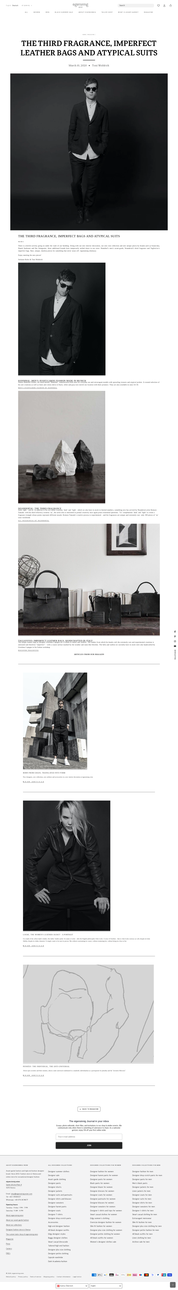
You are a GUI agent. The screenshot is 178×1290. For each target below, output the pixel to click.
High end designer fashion (59, 1226)
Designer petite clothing (58, 1254)
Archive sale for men (141, 1242)
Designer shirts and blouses (59, 1199)
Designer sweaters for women (102, 1207)
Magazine (91, 34)
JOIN (89, 1145)
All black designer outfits (58, 1230)
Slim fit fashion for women (101, 1226)
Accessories (53, 1222)
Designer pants (54, 1183)
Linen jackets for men (141, 1191)
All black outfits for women (101, 1238)
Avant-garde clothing (57, 1179)
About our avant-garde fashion (17, 1220)
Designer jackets (55, 1191)
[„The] (66, 930)
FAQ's (8, 1253)
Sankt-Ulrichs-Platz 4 (14, 1185)
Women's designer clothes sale (103, 1242)
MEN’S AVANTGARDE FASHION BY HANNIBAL (37, 387)
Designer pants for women (101, 1179)
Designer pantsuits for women (103, 1199)
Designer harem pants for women (104, 1175)
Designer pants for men (142, 1179)
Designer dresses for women (102, 1191)
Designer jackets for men (142, 1187)
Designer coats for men (142, 1195)
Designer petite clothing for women (105, 1234)
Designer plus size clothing (59, 1250)
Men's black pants (139, 1183)
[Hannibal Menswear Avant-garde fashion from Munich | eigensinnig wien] (61, 375)
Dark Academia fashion (57, 1261)
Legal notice (77, 1276)
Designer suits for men (141, 1199)
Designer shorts (55, 1187)
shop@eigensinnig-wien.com (21, 1194)
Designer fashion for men (142, 1171)
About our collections (14, 1225)
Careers (9, 1248)
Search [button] (122, 5)
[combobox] (72, 1285)
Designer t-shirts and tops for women (106, 1211)
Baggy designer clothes (58, 1238)
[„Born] (55, 769)
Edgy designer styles (57, 1234)
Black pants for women (99, 1183)
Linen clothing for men (141, 1238)
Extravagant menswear (141, 1218)
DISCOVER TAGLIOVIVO (28, 650)
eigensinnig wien (18, 1273)
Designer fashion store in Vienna (18, 1230)
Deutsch (15, 5)
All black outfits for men (142, 1234)
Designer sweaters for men (143, 1207)
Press (8, 1244)
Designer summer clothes (58, 1171)
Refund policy (11, 1276)
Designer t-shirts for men (143, 1211)
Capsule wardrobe (55, 1257)
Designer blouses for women (102, 1203)
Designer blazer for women (101, 1187)
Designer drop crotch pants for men (147, 1175)
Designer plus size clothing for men (147, 1226)
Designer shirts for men (142, 1203)
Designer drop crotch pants (59, 1218)
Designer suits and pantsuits (60, 1195)
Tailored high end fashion (58, 1246)
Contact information (63, 1276)
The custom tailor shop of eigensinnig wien (22, 1234)
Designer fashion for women (102, 1171)
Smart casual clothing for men (144, 1214)
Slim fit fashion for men (142, 1222)
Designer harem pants (57, 1207)
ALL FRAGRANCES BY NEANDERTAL (33, 520)
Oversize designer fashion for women (105, 1222)
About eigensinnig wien (14, 1215)
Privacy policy (23, 1276)
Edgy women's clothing (99, 1218)
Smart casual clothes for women (103, 1214)
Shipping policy (49, 1276)
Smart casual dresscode (58, 1242)
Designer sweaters (56, 1203)
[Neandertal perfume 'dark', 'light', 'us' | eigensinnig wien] (61, 503)
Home (84, 34)
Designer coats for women (101, 1195)
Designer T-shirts (55, 1214)
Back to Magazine (90, 1109)
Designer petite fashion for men (145, 1230)
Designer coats (54, 1211)
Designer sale (53, 1175)
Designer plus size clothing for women (106, 1230)
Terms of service (35, 1276)
